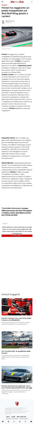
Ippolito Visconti (9, 21)
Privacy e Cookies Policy (21, 417)
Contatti (8, 417)
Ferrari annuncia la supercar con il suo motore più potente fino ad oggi (17, 387)
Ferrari (4, 5)
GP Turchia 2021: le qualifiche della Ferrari (16, 352)
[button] (2, 1)
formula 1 (5, 223)
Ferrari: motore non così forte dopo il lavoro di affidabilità (16, 319)
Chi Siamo (13, 417)
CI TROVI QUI (15, 235)
